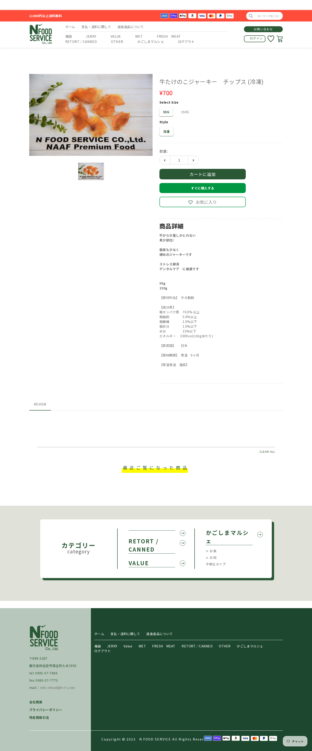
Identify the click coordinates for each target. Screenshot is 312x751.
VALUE (139, 563)
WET (142, 646)
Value (128, 646)
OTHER (224, 646)
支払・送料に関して (125, 633)
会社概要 (35, 702)
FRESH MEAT (163, 646)
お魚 (213, 551)
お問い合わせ (263, 29)
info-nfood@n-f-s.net (57, 687)
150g (185, 112)
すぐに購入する (202, 188)
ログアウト (102, 651)
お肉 (213, 557)
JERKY (112, 646)
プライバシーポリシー (45, 709)
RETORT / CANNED (144, 545)
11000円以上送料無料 (45, 15)
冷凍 (166, 131)
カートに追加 (203, 174)
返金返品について (159, 633)
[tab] (40, 404)
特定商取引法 (39, 717)
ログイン (256, 38)
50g (166, 112)
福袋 (97, 646)
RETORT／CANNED (197, 646)
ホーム (99, 633)
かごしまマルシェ (227, 537)
